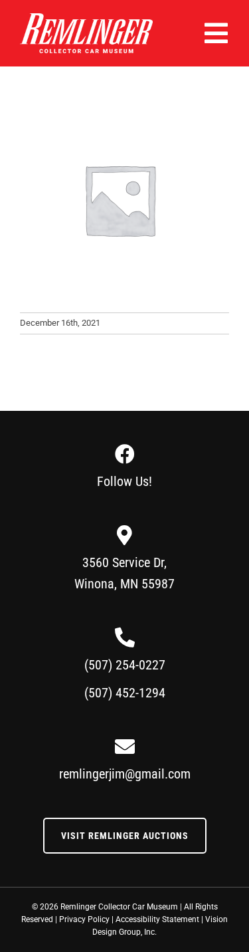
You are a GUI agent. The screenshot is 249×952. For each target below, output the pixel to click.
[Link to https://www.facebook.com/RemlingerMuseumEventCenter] (125, 454)
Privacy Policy (84, 919)
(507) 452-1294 (124, 693)
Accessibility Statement (157, 919)
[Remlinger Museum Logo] (86, 18)
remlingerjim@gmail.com (125, 774)
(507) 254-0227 (124, 665)
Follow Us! (124, 481)
